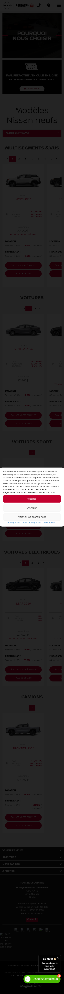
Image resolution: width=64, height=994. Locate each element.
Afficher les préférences (32, 516)
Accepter (32, 498)
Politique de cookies (17, 522)
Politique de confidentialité (42, 522)
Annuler (32, 507)
